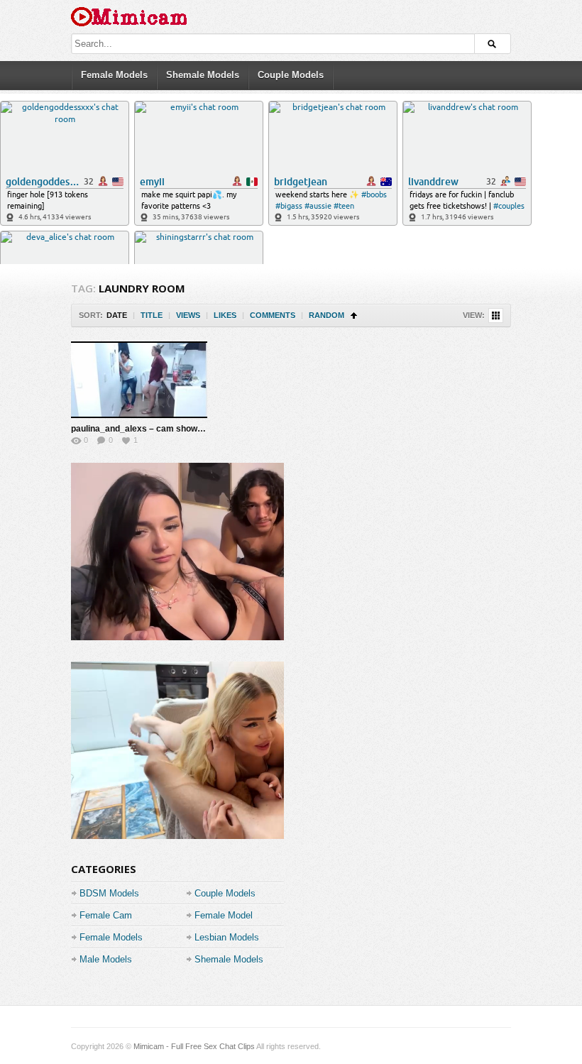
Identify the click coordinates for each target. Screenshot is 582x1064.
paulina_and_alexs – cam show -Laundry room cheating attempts (202, 429)
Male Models (105, 959)
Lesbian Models (226, 937)
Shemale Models (202, 75)
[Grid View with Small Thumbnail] (495, 315)
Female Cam (105, 915)
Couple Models (291, 75)
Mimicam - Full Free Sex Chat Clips (194, 1046)
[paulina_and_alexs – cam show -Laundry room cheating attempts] (139, 379)
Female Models (114, 75)
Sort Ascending (354, 315)
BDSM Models (109, 893)
